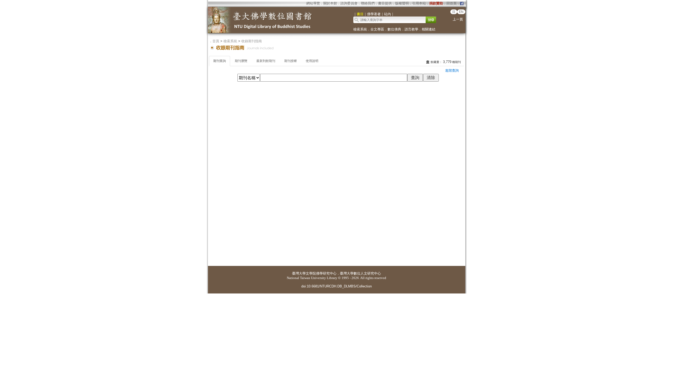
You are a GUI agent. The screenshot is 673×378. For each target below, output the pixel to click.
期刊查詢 (219, 61)
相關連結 (428, 29)
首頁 (215, 41)
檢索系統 (360, 29)
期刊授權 (290, 61)
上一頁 (458, 19)
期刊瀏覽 (241, 61)
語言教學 (411, 29)
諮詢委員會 (349, 3)
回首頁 (451, 3)
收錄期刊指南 (251, 41)
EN (461, 12)
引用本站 (419, 3)
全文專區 (377, 29)
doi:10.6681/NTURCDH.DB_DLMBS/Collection (336, 286)
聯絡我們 (368, 3)
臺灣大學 (299, 273)
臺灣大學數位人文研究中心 (360, 273)
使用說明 (312, 61)
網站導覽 (313, 3)
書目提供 (385, 3)
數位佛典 (394, 29)
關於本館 (330, 3)
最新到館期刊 (265, 61)
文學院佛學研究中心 (321, 273)
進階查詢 (452, 70)
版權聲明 (402, 3)
